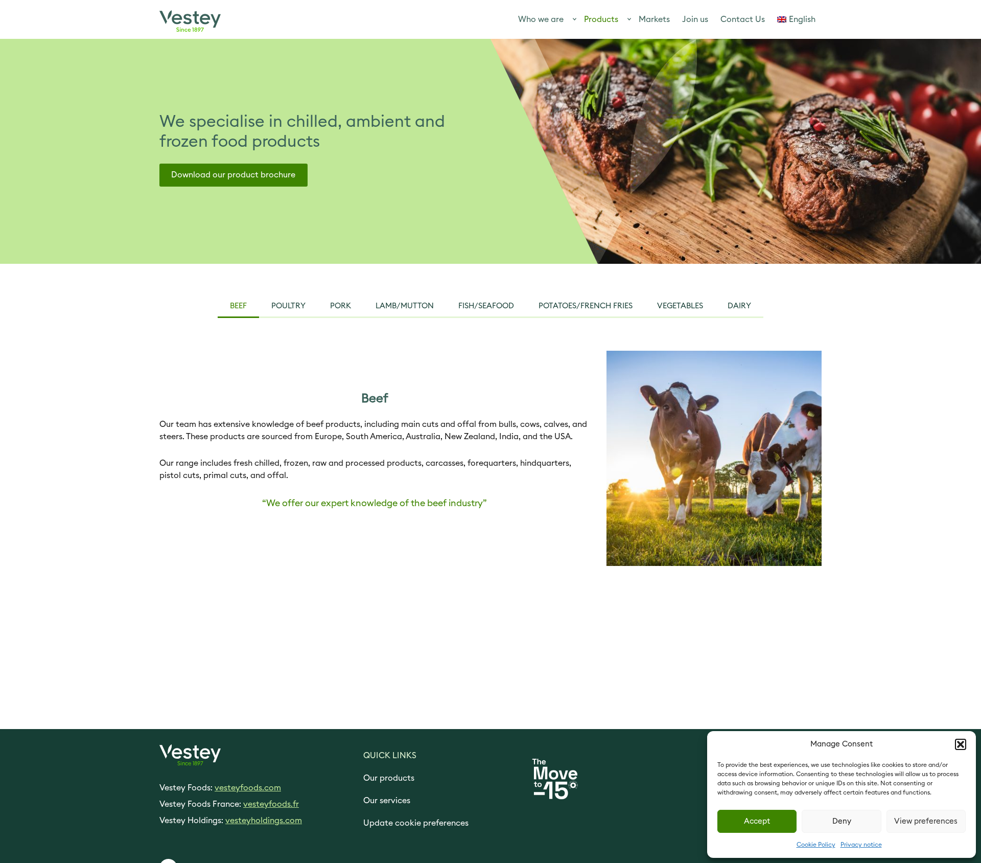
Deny (841, 821)
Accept (757, 821)
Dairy (739, 306)
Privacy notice (861, 845)
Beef (238, 306)
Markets (654, 19)
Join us (695, 19)
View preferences (925, 821)
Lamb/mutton (405, 306)
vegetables (680, 306)
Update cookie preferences (416, 823)
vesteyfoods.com (248, 788)
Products (601, 19)
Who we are (541, 19)
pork (340, 306)
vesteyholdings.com (263, 820)
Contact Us (742, 19)
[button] (960, 744)
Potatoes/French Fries (586, 306)
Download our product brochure (233, 175)
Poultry (288, 306)
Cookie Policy (816, 845)
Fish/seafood (486, 306)
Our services (386, 801)
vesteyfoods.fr (271, 804)
